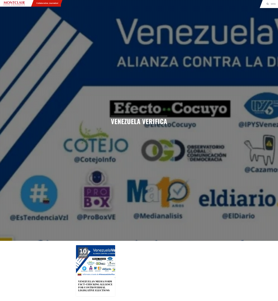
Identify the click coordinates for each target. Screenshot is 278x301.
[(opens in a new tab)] (95, 261)
